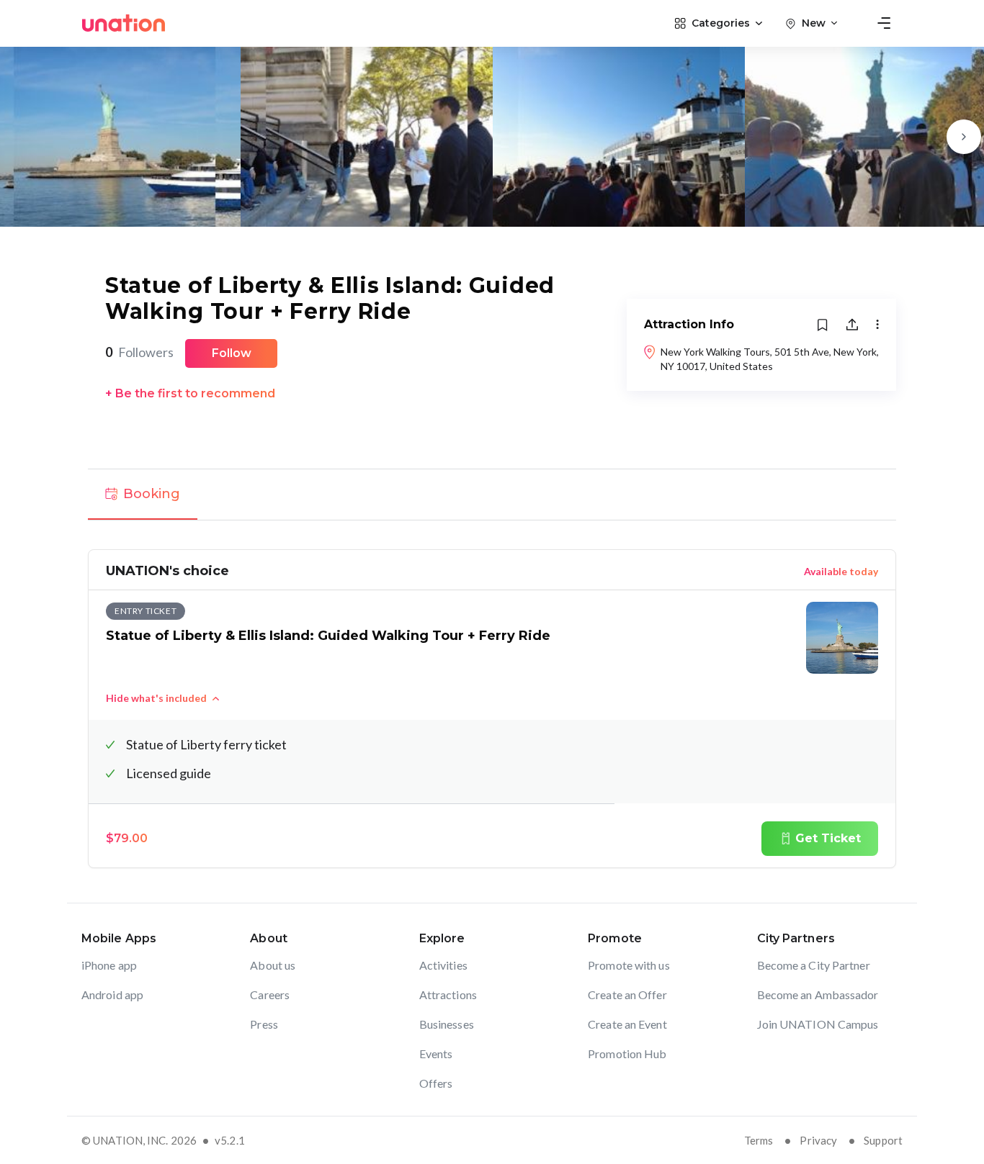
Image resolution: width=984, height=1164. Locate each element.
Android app (112, 994)
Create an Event (627, 1024)
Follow (231, 353)
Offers (436, 1083)
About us (272, 965)
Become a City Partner (813, 965)
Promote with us (629, 965)
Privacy (818, 1140)
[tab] (142, 494)
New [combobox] (814, 23)
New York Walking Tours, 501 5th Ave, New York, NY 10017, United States (770, 359)
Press (264, 1024)
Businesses (446, 1024)
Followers (139, 352)
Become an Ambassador (818, 994)
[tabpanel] (492, 709)
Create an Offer (627, 994)
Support (883, 1140)
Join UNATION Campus (818, 1024)
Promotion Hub (627, 1053)
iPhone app (109, 965)
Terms (759, 1140)
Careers (270, 994)
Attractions (448, 994)
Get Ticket (828, 838)
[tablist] (492, 494)
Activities (443, 965)
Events (436, 1053)
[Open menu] (884, 23)
